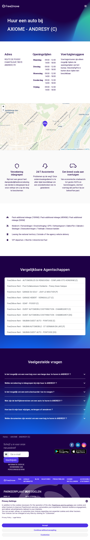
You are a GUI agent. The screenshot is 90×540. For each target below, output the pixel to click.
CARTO (87, 149)
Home (5, 437)
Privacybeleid (58, 479)
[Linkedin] (78, 445)
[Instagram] (84, 445)
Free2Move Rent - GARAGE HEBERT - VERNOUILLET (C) (30, 298)
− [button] (3, 109)
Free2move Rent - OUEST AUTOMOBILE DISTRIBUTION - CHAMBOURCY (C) (39, 309)
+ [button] (3, 106)
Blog (37, 479)
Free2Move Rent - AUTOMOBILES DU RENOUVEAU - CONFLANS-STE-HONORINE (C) (42, 280)
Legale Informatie (28, 480)
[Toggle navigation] (85, 6)
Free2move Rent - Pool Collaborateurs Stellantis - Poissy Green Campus (37, 286)
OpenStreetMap (71, 149)
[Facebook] (71, 445)
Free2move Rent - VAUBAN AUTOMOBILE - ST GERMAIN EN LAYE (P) (36, 326)
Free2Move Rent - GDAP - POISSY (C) (23, 303)
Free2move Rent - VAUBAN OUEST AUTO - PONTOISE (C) (31, 321)
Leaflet (63, 149)
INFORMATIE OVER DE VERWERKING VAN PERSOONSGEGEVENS (16, 467)
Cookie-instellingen (72, 480)
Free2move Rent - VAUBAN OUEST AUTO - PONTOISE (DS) (31, 332)
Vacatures (45, 479)
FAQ (19, 479)
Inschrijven (11, 460)
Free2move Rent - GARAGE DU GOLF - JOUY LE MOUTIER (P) (32, 292)
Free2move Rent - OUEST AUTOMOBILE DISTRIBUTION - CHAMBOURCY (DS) (39, 315)
